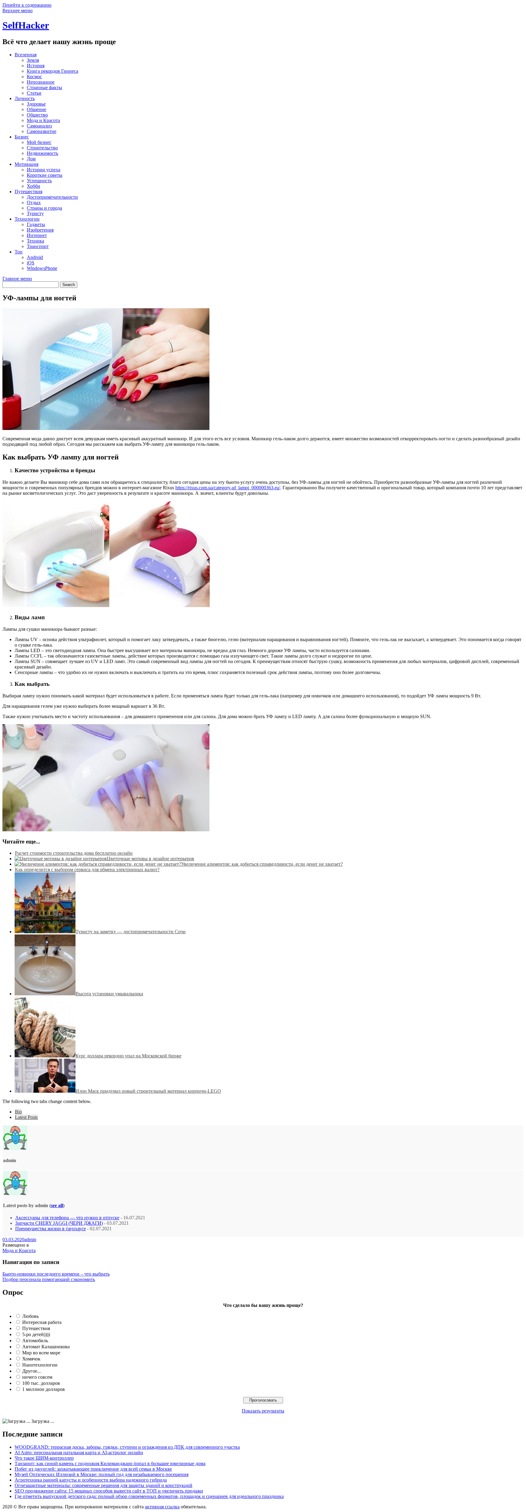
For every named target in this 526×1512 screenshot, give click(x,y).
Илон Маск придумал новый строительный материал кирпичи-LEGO (148, 1091)
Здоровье (36, 104)
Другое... (31, 1371)
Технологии (27, 219)
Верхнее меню (17, 10)
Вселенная (26, 54)
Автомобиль (35, 1340)
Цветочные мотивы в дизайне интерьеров (150, 858)
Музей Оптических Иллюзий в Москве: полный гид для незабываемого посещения (101, 1474)
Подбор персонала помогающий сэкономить (48, 1279)
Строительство (42, 147)
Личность (25, 98)
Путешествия (28, 191)
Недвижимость (42, 153)
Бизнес (22, 136)
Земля (33, 60)
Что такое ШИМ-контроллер (44, 1458)
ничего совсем (37, 1377)
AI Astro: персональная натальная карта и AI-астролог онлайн (79, 1452)
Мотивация (26, 164)
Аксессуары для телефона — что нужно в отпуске (67, 1217)
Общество (37, 114)
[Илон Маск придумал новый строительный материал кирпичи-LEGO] (45, 1091)
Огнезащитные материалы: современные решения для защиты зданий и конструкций (103, 1485)
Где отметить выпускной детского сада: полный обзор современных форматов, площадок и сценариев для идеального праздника (149, 1496)
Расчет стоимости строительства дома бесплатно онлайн (74, 853)
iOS (30, 262)
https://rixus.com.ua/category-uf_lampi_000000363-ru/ (227, 487)
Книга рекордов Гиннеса (52, 71)
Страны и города (44, 208)
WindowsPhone (42, 268)
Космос (34, 76)
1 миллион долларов (43, 1389)
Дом (31, 158)
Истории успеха (43, 169)
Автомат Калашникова (46, 1346)
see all (57, 1205)
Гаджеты (36, 224)
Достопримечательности (52, 197)
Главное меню (17, 278)
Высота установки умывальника (109, 993)
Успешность (39, 180)
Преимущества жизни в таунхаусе (50, 1228)
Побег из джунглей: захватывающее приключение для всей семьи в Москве (93, 1469)
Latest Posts (26, 1117)
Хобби (33, 186)
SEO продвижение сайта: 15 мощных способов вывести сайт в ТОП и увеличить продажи (109, 1490)
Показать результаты (263, 1410)
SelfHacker (25, 25)
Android (35, 257)
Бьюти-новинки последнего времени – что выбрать (56, 1273)
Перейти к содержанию (26, 5)
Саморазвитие (41, 131)
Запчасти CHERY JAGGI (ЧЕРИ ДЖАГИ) (59, 1223)
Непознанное (40, 82)
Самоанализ (39, 125)
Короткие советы (44, 175)
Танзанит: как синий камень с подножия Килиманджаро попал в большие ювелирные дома (110, 1463)
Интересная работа (41, 1322)
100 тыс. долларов (41, 1383)
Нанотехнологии (40, 1364)
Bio (18, 1111)
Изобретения (40, 229)
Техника (35, 240)
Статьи (34, 93)
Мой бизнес (39, 142)
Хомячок (31, 1358)
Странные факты (44, 87)
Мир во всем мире (41, 1352)
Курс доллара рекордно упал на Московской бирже (128, 1055)
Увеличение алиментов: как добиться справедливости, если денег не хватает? (262, 864)
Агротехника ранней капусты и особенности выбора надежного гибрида (91, 1479)
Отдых (34, 202)
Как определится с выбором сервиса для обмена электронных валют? (87, 869)
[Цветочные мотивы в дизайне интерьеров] (61, 858)
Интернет (37, 235)
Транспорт (38, 246)
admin (30, 1239)
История (35, 65)
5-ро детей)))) (36, 1334)
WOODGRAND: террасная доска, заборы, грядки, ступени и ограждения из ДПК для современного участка (127, 1447)
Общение (36, 109)
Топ (19, 251)
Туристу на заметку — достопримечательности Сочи (130, 931)
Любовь (30, 1316)
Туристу (35, 213)
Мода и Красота (43, 120)
